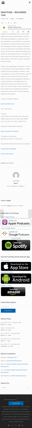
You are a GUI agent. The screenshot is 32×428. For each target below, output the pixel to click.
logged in (10, 205)
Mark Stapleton (5, 375)
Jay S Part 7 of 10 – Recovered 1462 (10, 344)
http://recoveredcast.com (7, 104)
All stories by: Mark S (16, 186)
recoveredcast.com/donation (8, 149)
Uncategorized (10, 163)
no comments (20, 18)
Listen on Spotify (16, 238)
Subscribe (8, 310)
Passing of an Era (12, 357)
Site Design (20, 421)
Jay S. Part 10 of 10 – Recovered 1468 (11, 322)
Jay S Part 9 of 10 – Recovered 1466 (10, 333)
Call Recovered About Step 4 (14, 361)
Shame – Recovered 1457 (7, 328)
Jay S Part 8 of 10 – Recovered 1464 (10, 339)
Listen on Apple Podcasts (7, 217)
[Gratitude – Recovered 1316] (2, 23)
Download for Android (7, 272)
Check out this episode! (7, 154)
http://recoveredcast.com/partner (9, 131)
